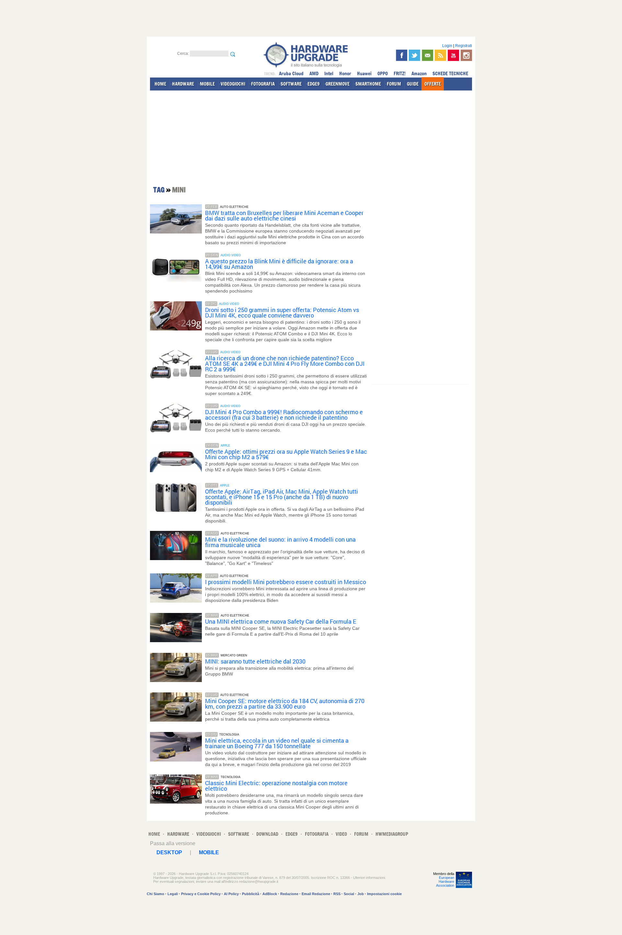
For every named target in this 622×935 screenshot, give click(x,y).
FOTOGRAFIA (263, 83)
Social (349, 894)
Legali (172, 894)
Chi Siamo (155, 894)
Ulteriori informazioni (369, 878)
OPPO (382, 73)
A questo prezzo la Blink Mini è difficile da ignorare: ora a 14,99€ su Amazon (279, 264)
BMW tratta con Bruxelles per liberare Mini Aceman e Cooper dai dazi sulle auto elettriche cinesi (284, 215)
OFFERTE (432, 83)
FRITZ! (400, 73)
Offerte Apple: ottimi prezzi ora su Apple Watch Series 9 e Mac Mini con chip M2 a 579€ (286, 454)
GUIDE (413, 83)
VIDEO (341, 834)
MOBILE (207, 83)
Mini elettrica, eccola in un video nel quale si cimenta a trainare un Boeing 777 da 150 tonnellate (277, 743)
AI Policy (231, 894)
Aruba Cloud (291, 73)
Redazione (289, 894)
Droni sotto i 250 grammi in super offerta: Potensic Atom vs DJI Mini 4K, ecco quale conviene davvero (282, 312)
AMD (313, 73)
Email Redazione (316, 894)
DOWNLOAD (267, 834)
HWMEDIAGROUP (391, 834)
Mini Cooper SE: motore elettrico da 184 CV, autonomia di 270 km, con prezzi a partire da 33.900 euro (284, 703)
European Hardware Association (445, 881)
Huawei (364, 73)
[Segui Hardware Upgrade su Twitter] (414, 55)
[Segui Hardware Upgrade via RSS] (440, 55)
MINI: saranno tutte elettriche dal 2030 (255, 661)
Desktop (169, 852)
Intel (328, 73)
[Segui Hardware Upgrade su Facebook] (401, 55)
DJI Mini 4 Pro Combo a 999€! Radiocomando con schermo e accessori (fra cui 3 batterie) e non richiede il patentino (284, 414)
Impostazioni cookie (384, 894)
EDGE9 (313, 83)
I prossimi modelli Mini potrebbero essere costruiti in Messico (285, 582)
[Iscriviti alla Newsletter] (427, 55)
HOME (160, 83)
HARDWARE (183, 83)
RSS (336, 894)
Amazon (419, 73)
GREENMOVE (338, 83)
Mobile (209, 852)
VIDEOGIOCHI (233, 83)
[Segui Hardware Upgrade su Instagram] (466, 55)
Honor (345, 73)
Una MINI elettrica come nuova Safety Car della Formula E (280, 621)
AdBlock (269, 894)
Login (447, 45)
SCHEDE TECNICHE (450, 73)
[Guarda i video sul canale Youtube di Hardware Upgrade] (453, 55)
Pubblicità (250, 894)
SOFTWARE (291, 83)
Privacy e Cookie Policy (201, 894)
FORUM (394, 83)
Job (360, 894)
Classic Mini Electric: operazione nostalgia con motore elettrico (276, 785)
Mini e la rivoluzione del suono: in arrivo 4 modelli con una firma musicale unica (280, 542)
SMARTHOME (368, 83)
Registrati (463, 45)
